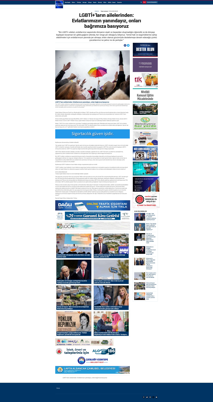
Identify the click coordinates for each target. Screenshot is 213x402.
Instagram (150, 397)
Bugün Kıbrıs (59, 5)
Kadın (94, 2)
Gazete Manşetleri (152, 2)
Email (156, 397)
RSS (153, 397)
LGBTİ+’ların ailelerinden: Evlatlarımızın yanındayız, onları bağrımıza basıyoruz (82, 102)
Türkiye (79, 2)
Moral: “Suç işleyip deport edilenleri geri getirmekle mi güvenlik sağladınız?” (151, 226)
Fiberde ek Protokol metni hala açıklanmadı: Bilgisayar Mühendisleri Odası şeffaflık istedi (151, 238)
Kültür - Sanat (111, 2)
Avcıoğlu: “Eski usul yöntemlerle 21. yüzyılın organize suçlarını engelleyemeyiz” (151, 216)
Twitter (147, 397)
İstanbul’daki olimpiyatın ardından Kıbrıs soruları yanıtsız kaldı (150, 296)
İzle (144, 2)
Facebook (144, 397)
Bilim (105, 2)
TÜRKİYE (97, 11)
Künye (58, 388)
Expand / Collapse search (141, 2)
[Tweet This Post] (128, 45)
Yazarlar (119, 2)
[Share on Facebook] (125, 45)
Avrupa (84, 2)
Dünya (90, 2)
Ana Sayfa (67, 2)
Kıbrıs (73, 2)
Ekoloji (100, 2)
